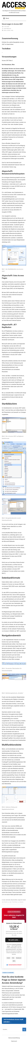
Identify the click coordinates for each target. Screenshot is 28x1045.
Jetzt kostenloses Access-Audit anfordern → (13, 1021)
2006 (5, 30)
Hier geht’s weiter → (14, 940)
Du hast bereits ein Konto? (15, 965)
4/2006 (8, 30)
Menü (7, 18)
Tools (12, 30)
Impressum (14, 1041)
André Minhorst (7, 28)
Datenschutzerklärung (14, 1038)
